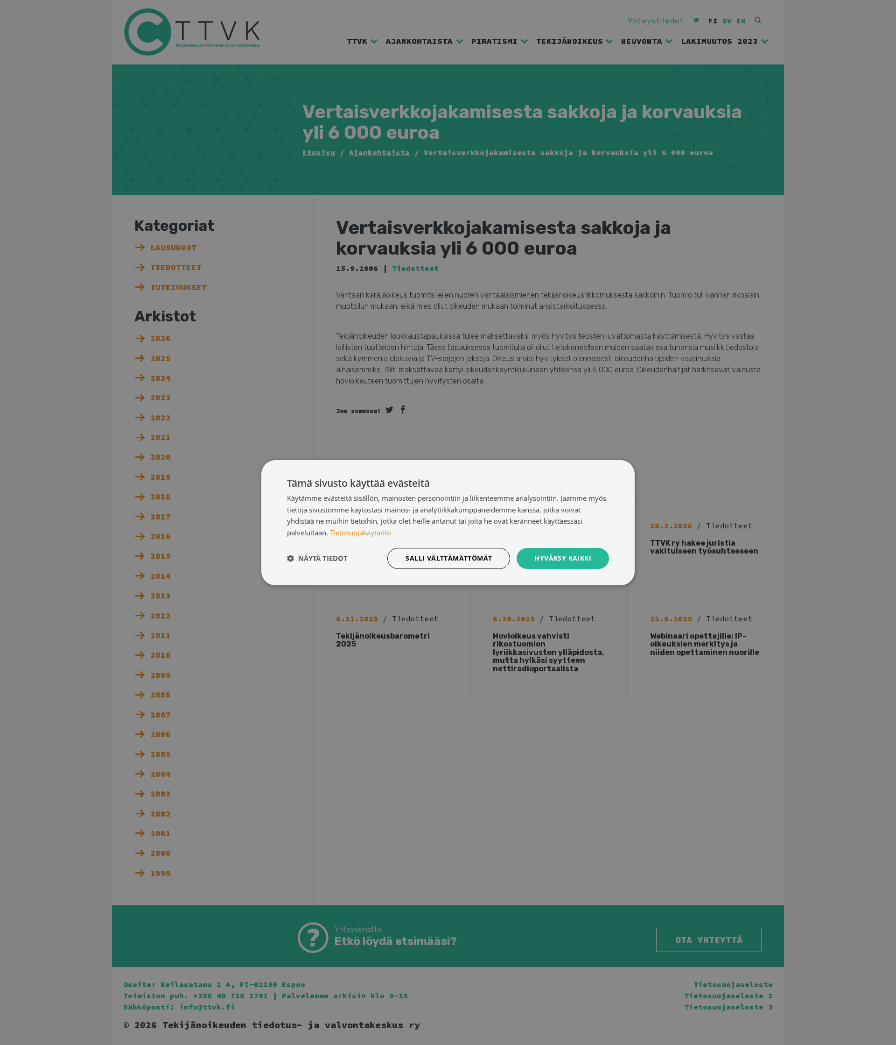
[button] (317, 558)
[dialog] (448, 522)
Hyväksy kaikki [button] (562, 558)
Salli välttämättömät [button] (449, 558)
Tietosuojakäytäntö (360, 532)
